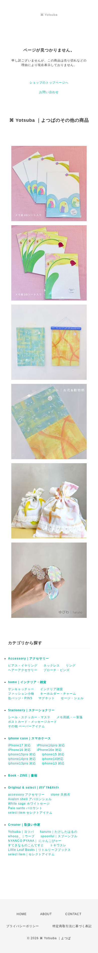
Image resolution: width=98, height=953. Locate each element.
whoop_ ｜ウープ (21, 836)
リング (71, 665)
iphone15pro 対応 (22, 754)
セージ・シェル (72, 698)
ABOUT (46, 914)
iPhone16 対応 (19, 750)
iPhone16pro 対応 (51, 745)
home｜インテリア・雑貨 (27, 682)
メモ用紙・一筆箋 (70, 717)
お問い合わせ (49, 92)
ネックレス (51, 665)
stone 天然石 (60, 794)
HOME (22, 914)
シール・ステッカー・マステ (29, 717)
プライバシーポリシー (22, 926)
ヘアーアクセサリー (22, 670)
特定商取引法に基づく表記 (72, 926)
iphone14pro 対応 (22, 759)
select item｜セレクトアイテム (31, 854)
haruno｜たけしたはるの (58, 831)
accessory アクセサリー (26, 794)
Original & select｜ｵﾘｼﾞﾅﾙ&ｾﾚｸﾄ (33, 787)
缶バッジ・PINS (20, 698)
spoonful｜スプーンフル (59, 836)
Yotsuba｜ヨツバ (21, 831)
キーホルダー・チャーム (58, 693)
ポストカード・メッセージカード (32, 722)
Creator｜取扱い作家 (24, 824)
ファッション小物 (21, 693)
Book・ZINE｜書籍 (22, 775)
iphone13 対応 (53, 763)
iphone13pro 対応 (22, 763)
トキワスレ (58, 845)
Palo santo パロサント (25, 808)
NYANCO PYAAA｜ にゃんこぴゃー (35, 841)
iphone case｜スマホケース (29, 738)
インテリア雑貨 (51, 689)
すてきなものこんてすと (26, 845)
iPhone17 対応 (19, 745)
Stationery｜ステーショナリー (31, 710)
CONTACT (73, 914)
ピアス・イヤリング (22, 665)
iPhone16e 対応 (49, 750)
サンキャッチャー (21, 689)
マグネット (46, 698)
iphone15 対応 (53, 754)
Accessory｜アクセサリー (28, 658)
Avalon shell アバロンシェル (30, 799)
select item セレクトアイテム (30, 812)
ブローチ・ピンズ (56, 670)
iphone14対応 (53, 759)
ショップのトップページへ (49, 82)
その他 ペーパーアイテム (26, 726)
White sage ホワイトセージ (29, 803)
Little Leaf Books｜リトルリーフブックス (39, 850)
